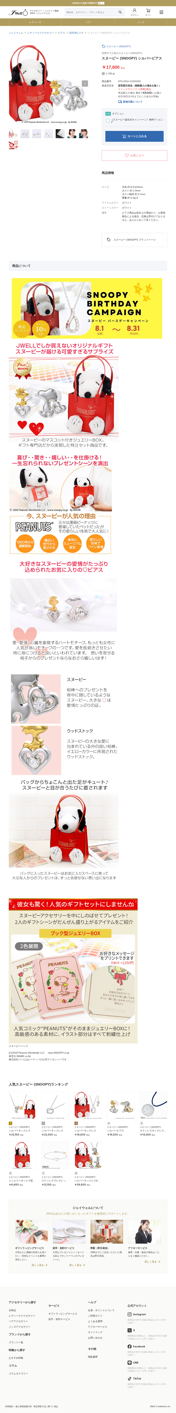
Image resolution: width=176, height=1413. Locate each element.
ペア (88, 22)
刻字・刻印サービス (59, 1319)
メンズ (140, 22)
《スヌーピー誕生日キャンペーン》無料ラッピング (137, 120)
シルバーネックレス (19, 1130)
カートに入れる (137, 136)
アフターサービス (97, 1326)
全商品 (12, 1310)
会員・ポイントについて (101, 1310)
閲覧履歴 (93, 1356)
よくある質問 (95, 1321)
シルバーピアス (115, 1130)
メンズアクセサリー (19, 1326)
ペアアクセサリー (18, 1321)
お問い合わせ (95, 1337)
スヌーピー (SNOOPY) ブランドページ (131, 239)
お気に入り (137, 155)
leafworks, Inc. (164, 1406)
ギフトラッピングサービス (62, 1313)
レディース (35, 22)
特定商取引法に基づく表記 (45, 1406)
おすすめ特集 (16, 1357)
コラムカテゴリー (18, 1373)
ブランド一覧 (16, 1342)
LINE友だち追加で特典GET (88, 3)
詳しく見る (38, 1265)
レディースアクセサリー (22, 1315)
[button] (12, 83)
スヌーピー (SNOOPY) (118, 46)
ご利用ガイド (95, 1315)
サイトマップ (95, 1332)
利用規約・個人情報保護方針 (18, 1406)
